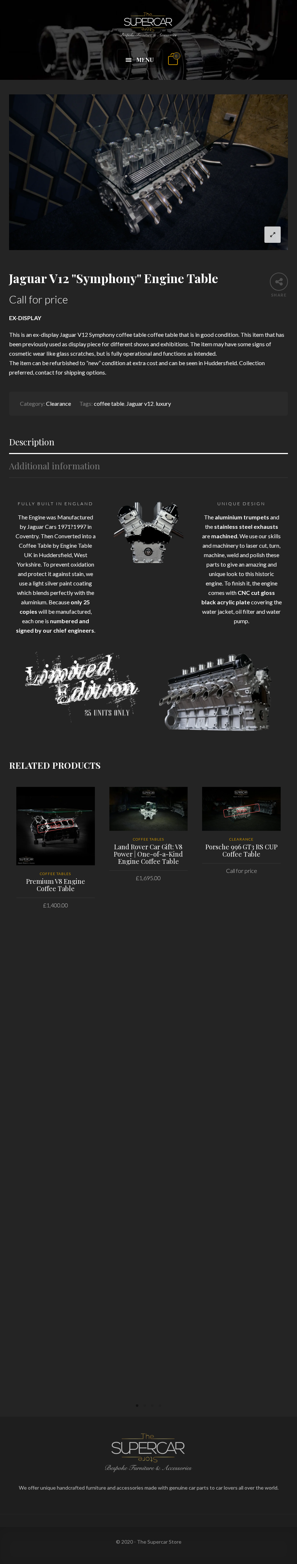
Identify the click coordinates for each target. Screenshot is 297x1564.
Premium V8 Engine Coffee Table (55, 885)
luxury (163, 403)
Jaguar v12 (140, 403)
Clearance (58, 403)
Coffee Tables (55, 873)
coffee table (109, 403)
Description (31, 441)
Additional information (54, 465)
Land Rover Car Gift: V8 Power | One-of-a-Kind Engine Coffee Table (148, 854)
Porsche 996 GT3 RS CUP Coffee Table (241, 850)
